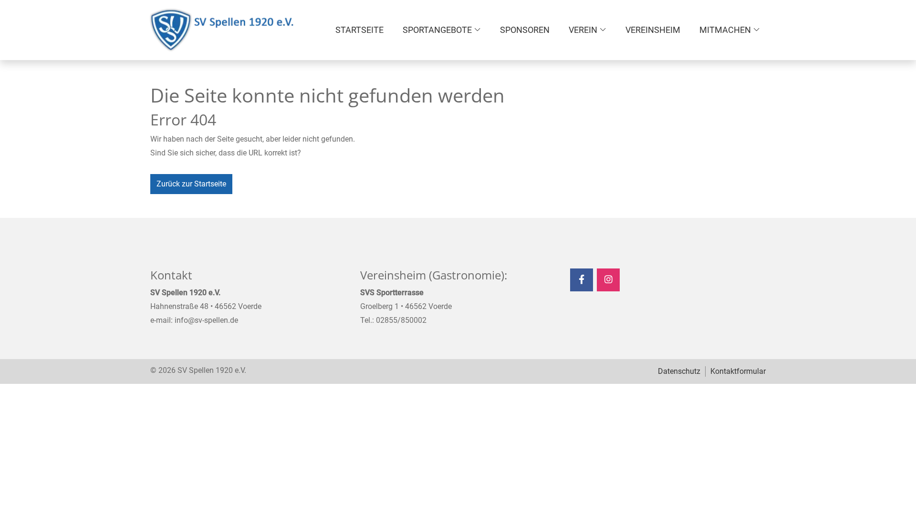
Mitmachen (725, 30)
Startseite (359, 30)
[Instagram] (608, 279)
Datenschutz (679, 371)
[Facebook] (581, 279)
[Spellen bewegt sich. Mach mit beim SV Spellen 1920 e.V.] (222, 30)
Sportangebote (437, 30)
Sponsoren (525, 30)
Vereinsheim (652, 30)
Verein (583, 30)
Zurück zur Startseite (191, 183)
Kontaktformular (738, 371)
